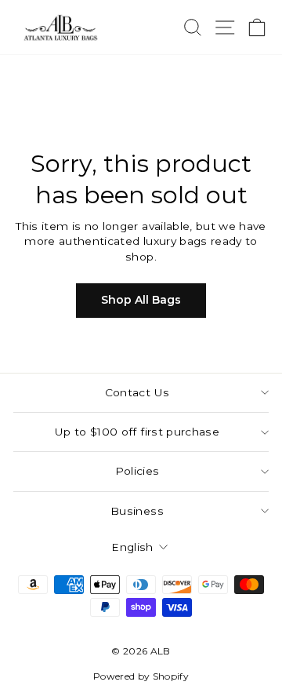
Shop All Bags (141, 300)
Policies (137, 471)
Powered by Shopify (141, 676)
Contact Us (137, 392)
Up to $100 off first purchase (137, 431)
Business (137, 511)
